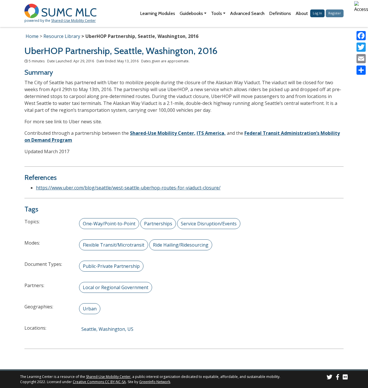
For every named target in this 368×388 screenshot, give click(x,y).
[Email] (361, 58)
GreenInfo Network (154, 381)
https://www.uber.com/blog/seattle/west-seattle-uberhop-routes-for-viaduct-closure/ (128, 188)
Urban (90, 309)
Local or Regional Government (115, 287)
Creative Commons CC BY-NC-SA (99, 381)
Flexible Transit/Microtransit (113, 245)
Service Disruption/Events (209, 223)
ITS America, (211, 133)
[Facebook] (361, 35)
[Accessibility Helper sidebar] (361, 7)
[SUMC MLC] (32, 10)
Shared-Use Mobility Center (73, 20)
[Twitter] (361, 47)
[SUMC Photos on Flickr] (345, 377)
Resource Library (61, 36)
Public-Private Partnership (111, 266)
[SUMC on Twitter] (329, 377)
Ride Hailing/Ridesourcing (180, 245)
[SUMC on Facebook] (337, 377)
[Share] (361, 70)
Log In (317, 13)
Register (334, 13)
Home (32, 36)
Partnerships (158, 223)
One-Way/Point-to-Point (109, 223)
